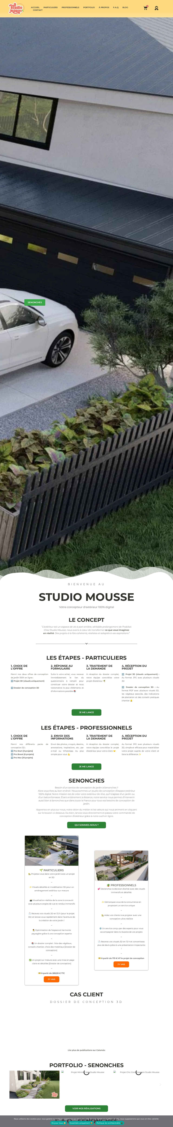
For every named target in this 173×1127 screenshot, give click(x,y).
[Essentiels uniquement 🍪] (169, 1121)
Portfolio (89, 7)
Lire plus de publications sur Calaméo (86, 1050)
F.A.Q (115, 7)
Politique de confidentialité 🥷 (110, 1123)
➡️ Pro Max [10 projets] (22, 757)
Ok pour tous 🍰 (58, 1123)
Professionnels (70, 7)
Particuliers (51, 7)
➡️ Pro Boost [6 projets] (22, 754)
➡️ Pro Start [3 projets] (22, 751)
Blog (125, 7)
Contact (38, 10)
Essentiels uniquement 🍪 (81, 1123)
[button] (12, 1084)
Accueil (35, 7)
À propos (104, 7)
